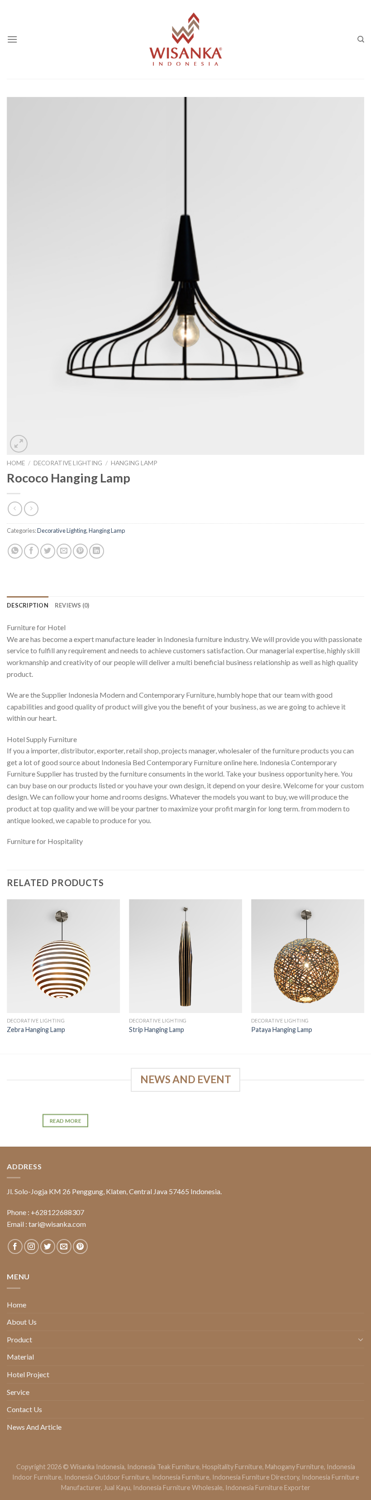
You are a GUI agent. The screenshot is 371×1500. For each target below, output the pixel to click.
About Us (22, 1321)
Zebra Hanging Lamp (36, 1029)
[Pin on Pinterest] (80, 551)
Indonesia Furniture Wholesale (178, 1487)
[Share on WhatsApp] (15, 551)
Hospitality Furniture (232, 1467)
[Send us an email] (64, 1246)
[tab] (27, 605)
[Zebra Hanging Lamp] (63, 956)
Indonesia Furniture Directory (255, 1477)
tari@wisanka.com (58, 1224)
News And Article (34, 1427)
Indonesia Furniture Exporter (267, 1487)
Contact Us (24, 1409)
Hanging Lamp (134, 463)
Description (27, 605)
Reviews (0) (72, 605)
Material (20, 1356)
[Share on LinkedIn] (96, 551)
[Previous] (7, 975)
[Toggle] (360, 1339)
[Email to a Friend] (64, 551)
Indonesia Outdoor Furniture (106, 1477)
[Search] (360, 39)
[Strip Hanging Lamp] (185, 956)
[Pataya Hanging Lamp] (307, 956)
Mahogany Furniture (294, 1467)
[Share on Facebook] (31, 551)
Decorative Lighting (67, 463)
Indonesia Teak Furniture (163, 1467)
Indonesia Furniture (180, 1477)
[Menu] (12, 39)
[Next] (364, 975)
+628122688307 (57, 1212)
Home (16, 463)
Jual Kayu (117, 1487)
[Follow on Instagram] (31, 1246)
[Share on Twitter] (47, 551)
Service (18, 1392)
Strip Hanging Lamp (156, 1029)
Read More (65, 1121)
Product (19, 1339)
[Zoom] (19, 444)
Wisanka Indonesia (97, 1467)
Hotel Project (28, 1374)
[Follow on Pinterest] (80, 1246)
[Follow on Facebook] (15, 1246)
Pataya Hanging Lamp (281, 1029)
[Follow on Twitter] (47, 1246)
